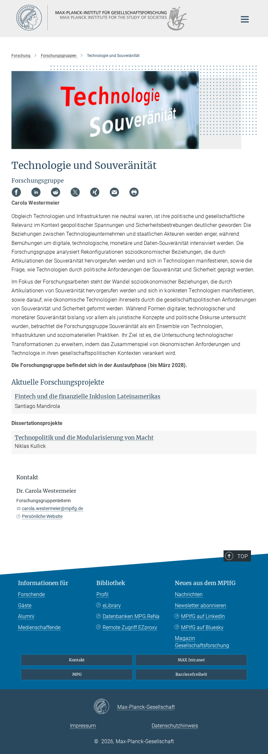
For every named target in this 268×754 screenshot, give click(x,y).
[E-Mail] (114, 192)
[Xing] (95, 192)
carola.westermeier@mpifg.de (52, 508)
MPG (77, 674)
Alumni (26, 616)
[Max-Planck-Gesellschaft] (105, 707)
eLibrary (112, 605)
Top (242, 556)
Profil (102, 594)
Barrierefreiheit (191, 674)
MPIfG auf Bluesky (202, 627)
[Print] (134, 192)
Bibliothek (110, 583)
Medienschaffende (39, 627)
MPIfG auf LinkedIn (203, 616)
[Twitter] (75, 192)
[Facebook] (16, 192)
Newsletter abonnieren (200, 605)
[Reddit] (55, 192)
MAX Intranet (191, 659)
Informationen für (43, 583)
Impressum (83, 726)
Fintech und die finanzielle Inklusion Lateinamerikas (87, 396)
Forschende (31, 594)
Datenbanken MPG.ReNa (131, 616)
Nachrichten (189, 594)
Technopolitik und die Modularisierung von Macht (84, 437)
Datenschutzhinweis (175, 726)
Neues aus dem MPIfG (205, 583)
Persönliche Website (42, 516)
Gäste (24, 605)
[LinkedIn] (36, 192)
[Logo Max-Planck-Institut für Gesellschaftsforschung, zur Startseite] (122, 17)
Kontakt (77, 659)
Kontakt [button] (27, 477)
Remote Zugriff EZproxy (130, 627)
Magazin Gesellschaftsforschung (202, 642)
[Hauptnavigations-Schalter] (244, 19)
